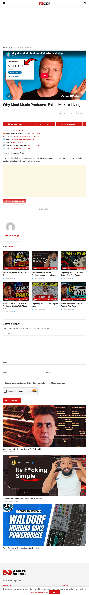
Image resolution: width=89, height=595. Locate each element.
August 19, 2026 (37, 278)
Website (49, 373)
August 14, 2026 (8, 311)
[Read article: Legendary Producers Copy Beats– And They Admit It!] (74, 260)
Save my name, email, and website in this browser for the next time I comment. (35, 383)
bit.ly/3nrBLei (34, 133)
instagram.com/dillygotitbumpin (27, 136)
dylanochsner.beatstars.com (22, 139)
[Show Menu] (4, 3)
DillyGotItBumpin (12, 235)
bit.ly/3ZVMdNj (34, 145)
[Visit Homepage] (44, 3)
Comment (7, 333)
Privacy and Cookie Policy (38, 592)
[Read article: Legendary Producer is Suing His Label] (45, 291)
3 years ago (14, 110)
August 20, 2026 (13, 451)
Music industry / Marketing (22, 47)
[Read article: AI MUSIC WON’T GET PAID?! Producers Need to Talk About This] (16, 291)
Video (10, 47)
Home (5, 47)
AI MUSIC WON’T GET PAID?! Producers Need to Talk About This (15, 306)
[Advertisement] (44, 26)
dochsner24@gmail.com (20, 148)
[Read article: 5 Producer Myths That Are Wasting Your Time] (74, 291)
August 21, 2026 (8, 278)
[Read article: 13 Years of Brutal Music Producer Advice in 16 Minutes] (45, 260)
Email (6, 372)
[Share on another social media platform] (84, 124)
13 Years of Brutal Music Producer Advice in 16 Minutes (23, 498)
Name (6, 362)
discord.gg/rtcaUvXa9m (19, 130)
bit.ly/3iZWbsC (19, 142)
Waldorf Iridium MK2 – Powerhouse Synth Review (21, 548)
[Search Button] (85, 3)
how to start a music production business (53, 212)
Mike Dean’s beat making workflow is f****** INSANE (22, 449)
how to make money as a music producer (19, 212)
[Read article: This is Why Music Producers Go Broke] (16, 260)
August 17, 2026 (66, 278)
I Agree (55, 592)
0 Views (5, 451)
